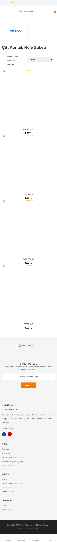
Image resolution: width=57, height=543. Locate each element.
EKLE (27, 385)
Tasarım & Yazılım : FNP (28, 528)
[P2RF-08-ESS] (28, 228)
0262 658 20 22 (10, 409)
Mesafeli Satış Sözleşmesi (12, 462)
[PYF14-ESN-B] (28, 98)
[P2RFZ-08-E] (28, 293)
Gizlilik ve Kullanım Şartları (12, 457)
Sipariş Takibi (7, 454)
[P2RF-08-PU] (28, 163)
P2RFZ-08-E (28, 324)
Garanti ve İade (8, 492)
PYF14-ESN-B (28, 129)
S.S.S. (4, 479)
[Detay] (28, 124)
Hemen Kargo (12, 60)
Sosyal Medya (7, 428)
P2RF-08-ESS (28, 259)
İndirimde (10, 64)
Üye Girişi (6, 449)
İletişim (5, 506)
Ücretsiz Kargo (12, 56)
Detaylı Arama (7, 466)
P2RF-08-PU (28, 194)
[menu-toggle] (3, 13)
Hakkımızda (6, 510)
